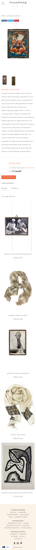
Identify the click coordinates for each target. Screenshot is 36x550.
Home (3, 16)
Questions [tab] (14, 188)
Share (4, 20)
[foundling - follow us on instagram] (17, 544)
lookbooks (22, 512)
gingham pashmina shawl (18, 315)
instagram (13, 534)
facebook (22, 534)
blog (10, 517)
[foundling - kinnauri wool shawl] (18, 406)
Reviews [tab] (4, 188)
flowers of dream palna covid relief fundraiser (18, 493)
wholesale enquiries (11, 528)
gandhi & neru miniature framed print (18, 254)
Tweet (11, 20)
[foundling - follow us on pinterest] (21, 544)
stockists (26, 525)
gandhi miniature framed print (18, 373)
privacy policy (26, 528)
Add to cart (8, 177)
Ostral (21, 547)
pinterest (14, 536)
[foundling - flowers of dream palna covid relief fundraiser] (18, 466)
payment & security (14, 525)
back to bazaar (8, 183)
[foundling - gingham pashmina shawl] (18, 287)
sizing (26, 523)
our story (13, 512)
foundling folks (12, 514)
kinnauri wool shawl (18, 435)
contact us (18, 539)
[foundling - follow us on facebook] (15, 544)
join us (22, 536)
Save (17, 20)
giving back (24, 514)
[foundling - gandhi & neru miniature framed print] (18, 226)
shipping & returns (15, 523)
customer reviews (20, 517)
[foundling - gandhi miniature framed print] (18, 346)
